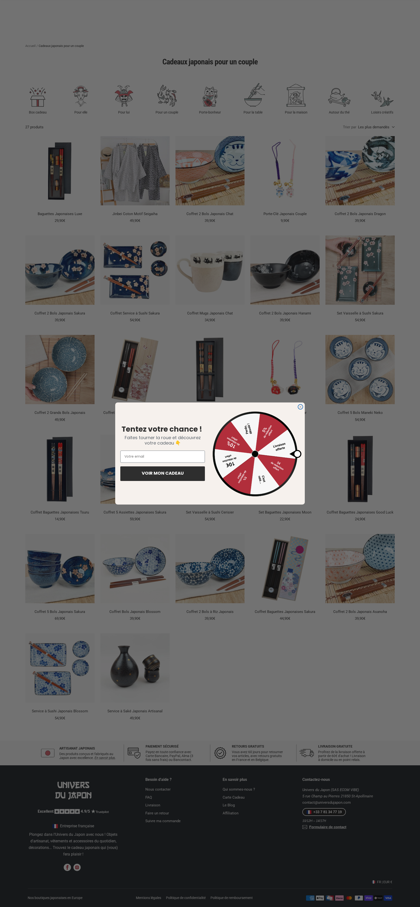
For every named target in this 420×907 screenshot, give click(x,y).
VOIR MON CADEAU (163, 473)
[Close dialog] (300, 406)
